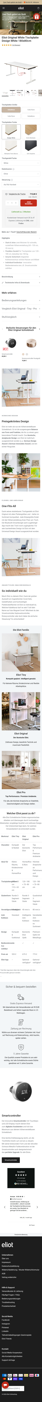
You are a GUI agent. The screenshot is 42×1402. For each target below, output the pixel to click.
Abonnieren (21, 719)
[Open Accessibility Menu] (38, 701)
